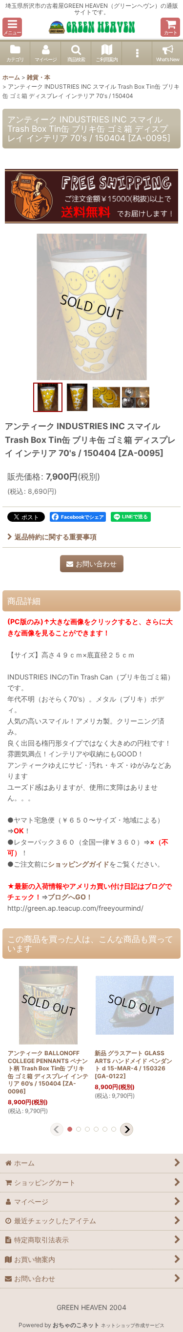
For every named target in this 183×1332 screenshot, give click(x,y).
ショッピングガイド (78, 864)
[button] (12, 27)
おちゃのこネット (76, 1325)
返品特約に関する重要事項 (56, 537)
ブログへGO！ (70, 897)
